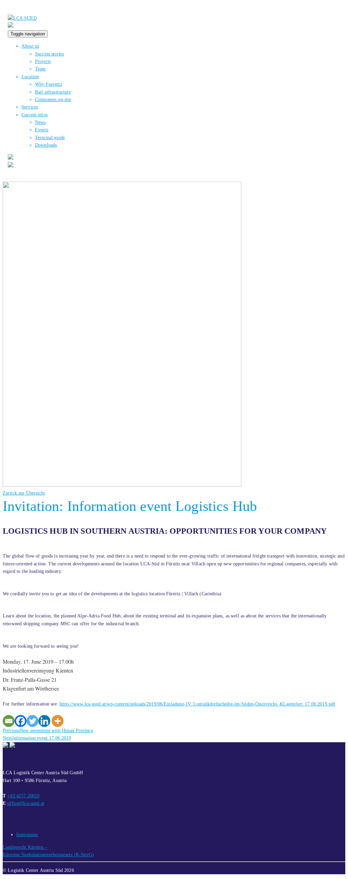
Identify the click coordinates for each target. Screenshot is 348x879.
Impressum (27, 834)
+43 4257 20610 (23, 795)
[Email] (9, 721)
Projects (43, 61)
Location (30, 76)
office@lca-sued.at (25, 803)
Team (40, 68)
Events (41, 129)
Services (29, 107)
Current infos (34, 114)
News (40, 122)
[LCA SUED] (22, 18)
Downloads (46, 145)
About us (30, 46)
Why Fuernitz (48, 84)
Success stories (49, 53)
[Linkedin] (44, 721)
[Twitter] (32, 721)
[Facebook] (21, 721)
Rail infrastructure (53, 92)
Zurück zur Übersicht (24, 493)
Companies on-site (53, 99)
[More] (57, 721)
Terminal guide (50, 137)
